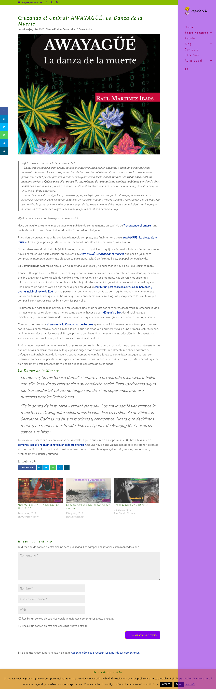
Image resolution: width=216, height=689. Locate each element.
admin (25, 29)
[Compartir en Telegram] (60, 467)
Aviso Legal (193, 60)
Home (189, 27)
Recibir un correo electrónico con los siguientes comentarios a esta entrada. (68, 618)
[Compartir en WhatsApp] (53, 467)
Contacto (191, 49)
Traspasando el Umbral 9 (131, 504)
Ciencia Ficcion (54, 29)
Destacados (69, 29)
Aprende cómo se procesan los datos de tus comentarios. (105, 652)
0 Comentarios (84, 29)
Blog (188, 44)
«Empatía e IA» (112, 312)
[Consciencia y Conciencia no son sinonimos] (88, 490)
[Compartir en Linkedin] (40, 467)
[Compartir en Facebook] (27, 467)
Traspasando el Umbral (137, 225)
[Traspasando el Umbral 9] (136, 490)
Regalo (190, 38)
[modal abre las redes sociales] (67, 467)
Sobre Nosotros (196, 33)
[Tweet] (46, 467)
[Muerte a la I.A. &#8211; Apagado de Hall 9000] (40, 490)
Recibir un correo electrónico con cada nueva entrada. (55, 625)
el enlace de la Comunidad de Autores (70, 324)
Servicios (192, 55)
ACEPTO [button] (166, 684)
